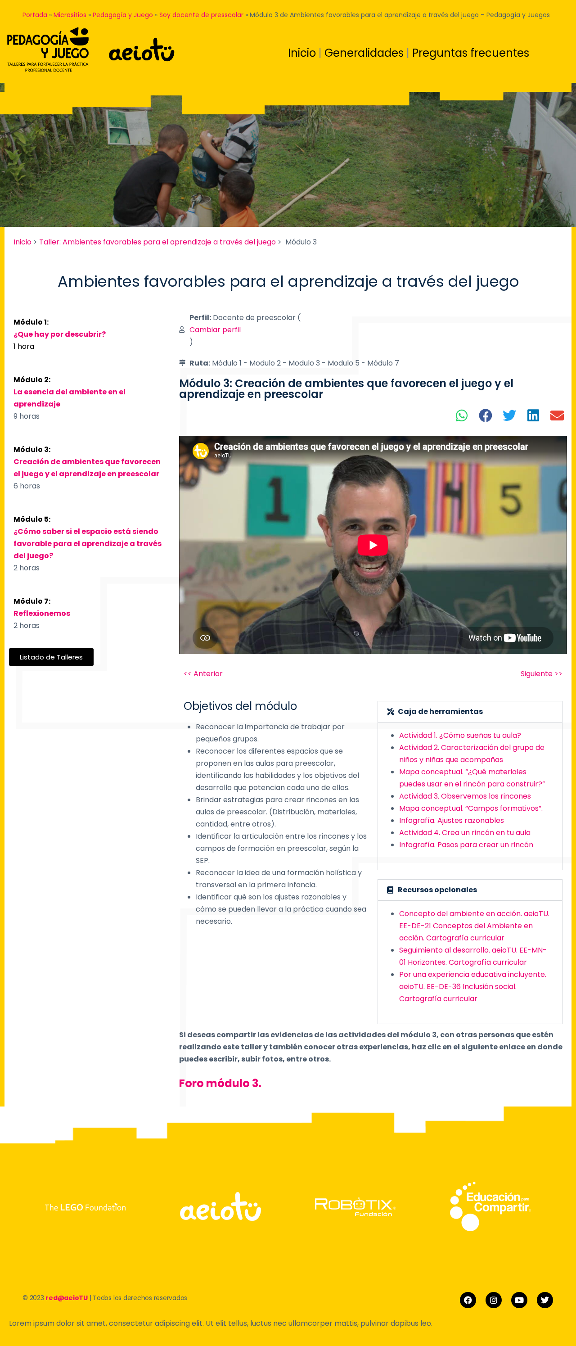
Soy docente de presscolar (201, 14)
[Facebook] (468, 1300)
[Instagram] (494, 1300)
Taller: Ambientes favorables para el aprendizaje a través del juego (157, 242)
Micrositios (70, 14)
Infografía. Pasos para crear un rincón (466, 845)
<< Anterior (203, 673)
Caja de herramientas (440, 711)
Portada (34, 14)
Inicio (303, 52)
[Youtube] (519, 1300)
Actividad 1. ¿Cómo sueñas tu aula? (460, 735)
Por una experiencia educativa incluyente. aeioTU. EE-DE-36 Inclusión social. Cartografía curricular (472, 986)
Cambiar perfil (215, 330)
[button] (462, 415)
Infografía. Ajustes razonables (451, 820)
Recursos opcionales (437, 890)
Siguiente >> (541, 673)
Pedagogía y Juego (123, 14)
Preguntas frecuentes (470, 52)
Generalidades (365, 52)
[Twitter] (545, 1300)
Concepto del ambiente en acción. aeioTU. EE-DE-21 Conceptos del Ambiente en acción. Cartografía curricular (474, 925)
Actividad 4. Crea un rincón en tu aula (465, 832)
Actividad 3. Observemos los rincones (465, 796)
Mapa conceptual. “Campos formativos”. (471, 808)
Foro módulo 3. (221, 1083)
